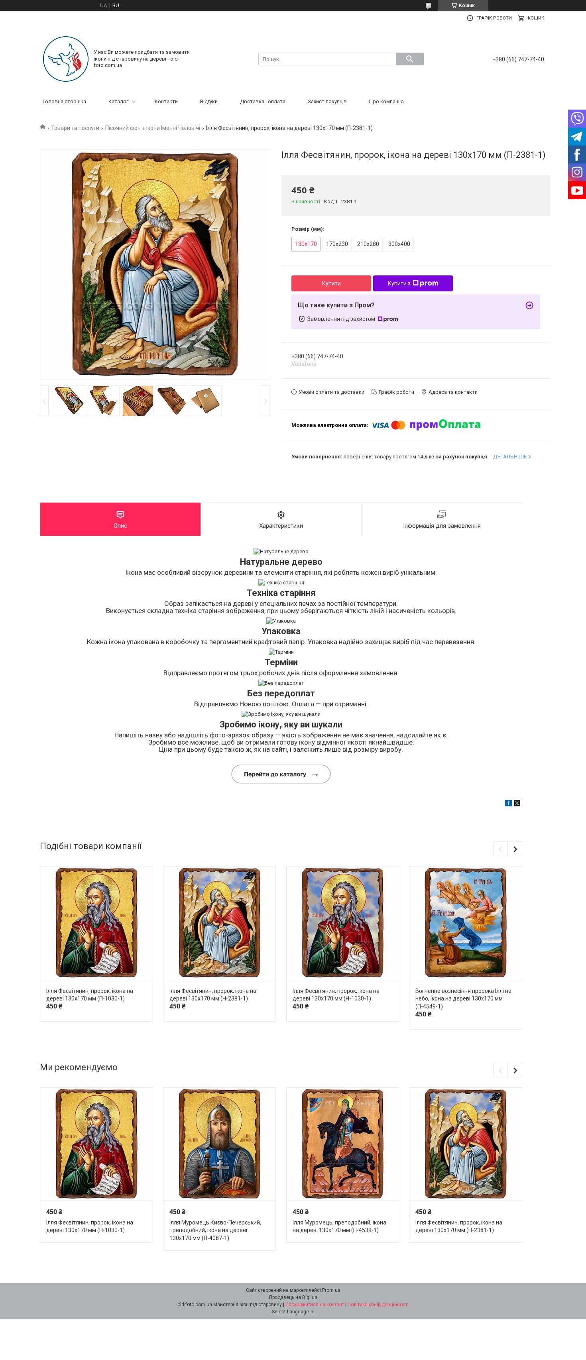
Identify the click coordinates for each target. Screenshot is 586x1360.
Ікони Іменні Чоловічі (173, 128)
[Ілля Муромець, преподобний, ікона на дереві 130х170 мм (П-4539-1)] (343, 1144)
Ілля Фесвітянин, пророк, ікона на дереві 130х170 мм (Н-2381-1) (212, 995)
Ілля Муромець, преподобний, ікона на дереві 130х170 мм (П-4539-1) (339, 1226)
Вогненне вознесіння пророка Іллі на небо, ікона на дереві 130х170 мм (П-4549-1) (463, 999)
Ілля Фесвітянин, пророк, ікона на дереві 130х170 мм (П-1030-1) (89, 995)
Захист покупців (327, 101)
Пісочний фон (123, 128)
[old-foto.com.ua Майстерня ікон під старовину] (66, 58)
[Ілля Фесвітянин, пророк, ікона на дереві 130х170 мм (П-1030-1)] (96, 923)
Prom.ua (331, 1290)
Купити (331, 283)
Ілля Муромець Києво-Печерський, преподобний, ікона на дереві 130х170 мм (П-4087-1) (215, 1230)
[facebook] (508, 805)
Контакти (166, 101)
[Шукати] (410, 59)
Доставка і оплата (262, 101)
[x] (517, 805)
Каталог (118, 101)
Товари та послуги (75, 128)
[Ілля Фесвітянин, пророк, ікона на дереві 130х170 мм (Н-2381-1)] (219, 923)
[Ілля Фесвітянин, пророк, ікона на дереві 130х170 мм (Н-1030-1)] (343, 923)
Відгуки (209, 101)
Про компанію (386, 101)
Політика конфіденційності (378, 1304)
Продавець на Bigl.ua (293, 1297)
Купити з (399, 283)
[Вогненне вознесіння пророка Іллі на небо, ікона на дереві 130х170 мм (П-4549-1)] (465, 923)
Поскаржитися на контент (314, 1304)
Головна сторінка (64, 101)
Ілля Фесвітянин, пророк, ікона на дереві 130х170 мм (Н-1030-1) (336, 995)
